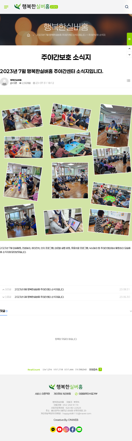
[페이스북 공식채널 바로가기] (73, 429)
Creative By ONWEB (66, 419)
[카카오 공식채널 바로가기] (53, 429)
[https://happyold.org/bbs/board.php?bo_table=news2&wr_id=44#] (66, 386)
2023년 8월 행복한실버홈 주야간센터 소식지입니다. (39, 289)
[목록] (128, 81)
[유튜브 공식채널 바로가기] (60, 429)
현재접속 (95, 369)
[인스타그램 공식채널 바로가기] (66, 429)
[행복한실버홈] (32, 6)
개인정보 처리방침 (62, 393)
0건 (15, 83)
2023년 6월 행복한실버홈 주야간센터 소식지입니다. (39, 296)
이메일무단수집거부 (86, 393)
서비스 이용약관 (42, 393)
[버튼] (125, 7)
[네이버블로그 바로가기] (79, 429)
